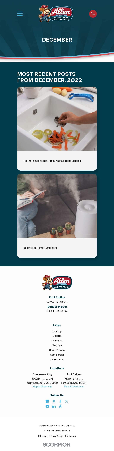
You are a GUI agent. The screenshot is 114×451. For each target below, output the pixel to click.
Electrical (57, 345)
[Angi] (60, 406)
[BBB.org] (54, 401)
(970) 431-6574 (57, 301)
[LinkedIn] (54, 406)
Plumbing (57, 340)
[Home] (55, 14)
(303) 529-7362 (57, 311)
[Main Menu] (20, 14)
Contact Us (57, 359)
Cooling (57, 335)
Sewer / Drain (57, 349)
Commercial (57, 354)
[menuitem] (42, 436)
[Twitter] (66, 401)
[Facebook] (60, 401)
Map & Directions (42, 386)
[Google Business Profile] (47, 401)
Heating (57, 331)
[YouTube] (47, 406)
